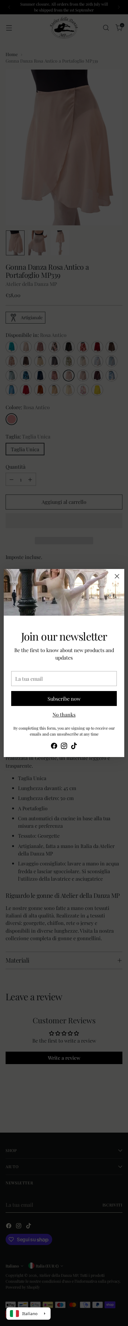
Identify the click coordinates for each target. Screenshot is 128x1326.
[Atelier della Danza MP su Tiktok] (74, 746)
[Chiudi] (117, 576)
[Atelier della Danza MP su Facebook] (54, 746)
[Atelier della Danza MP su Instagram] (64, 746)
